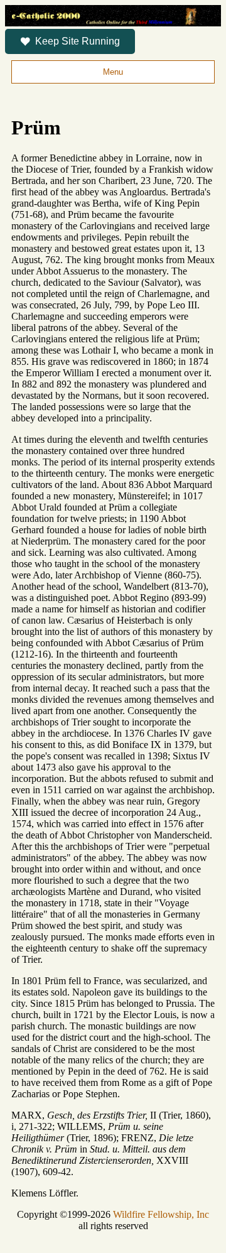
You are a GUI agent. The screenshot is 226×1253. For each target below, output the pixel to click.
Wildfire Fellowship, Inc (161, 1214)
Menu (113, 72)
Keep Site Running (77, 41)
